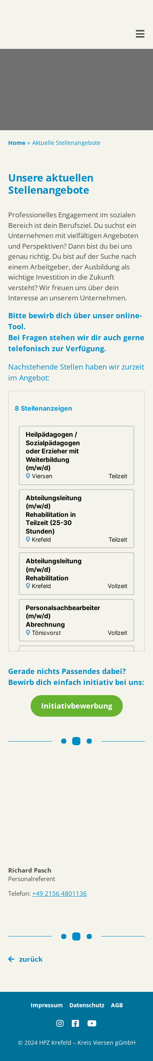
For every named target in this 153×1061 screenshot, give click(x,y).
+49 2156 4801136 (59, 893)
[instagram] (60, 1023)
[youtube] (92, 1023)
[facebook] (75, 1023)
